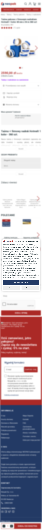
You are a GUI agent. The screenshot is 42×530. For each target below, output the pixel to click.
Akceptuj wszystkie (21, 282)
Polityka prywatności (11, 395)
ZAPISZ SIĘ (31, 369)
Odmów (11, 288)
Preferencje (30, 288)
